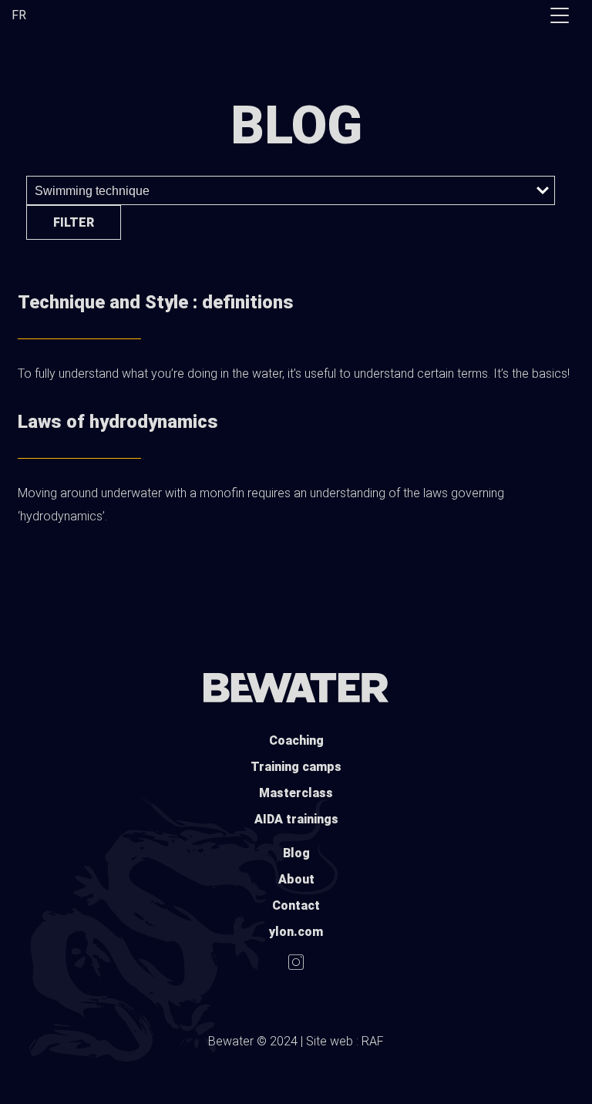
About (296, 879)
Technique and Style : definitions (156, 302)
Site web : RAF (345, 1041)
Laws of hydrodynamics (118, 422)
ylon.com (296, 931)
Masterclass (296, 793)
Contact (296, 905)
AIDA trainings (296, 819)
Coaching (296, 740)
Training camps (296, 766)
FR (19, 15)
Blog (296, 853)
